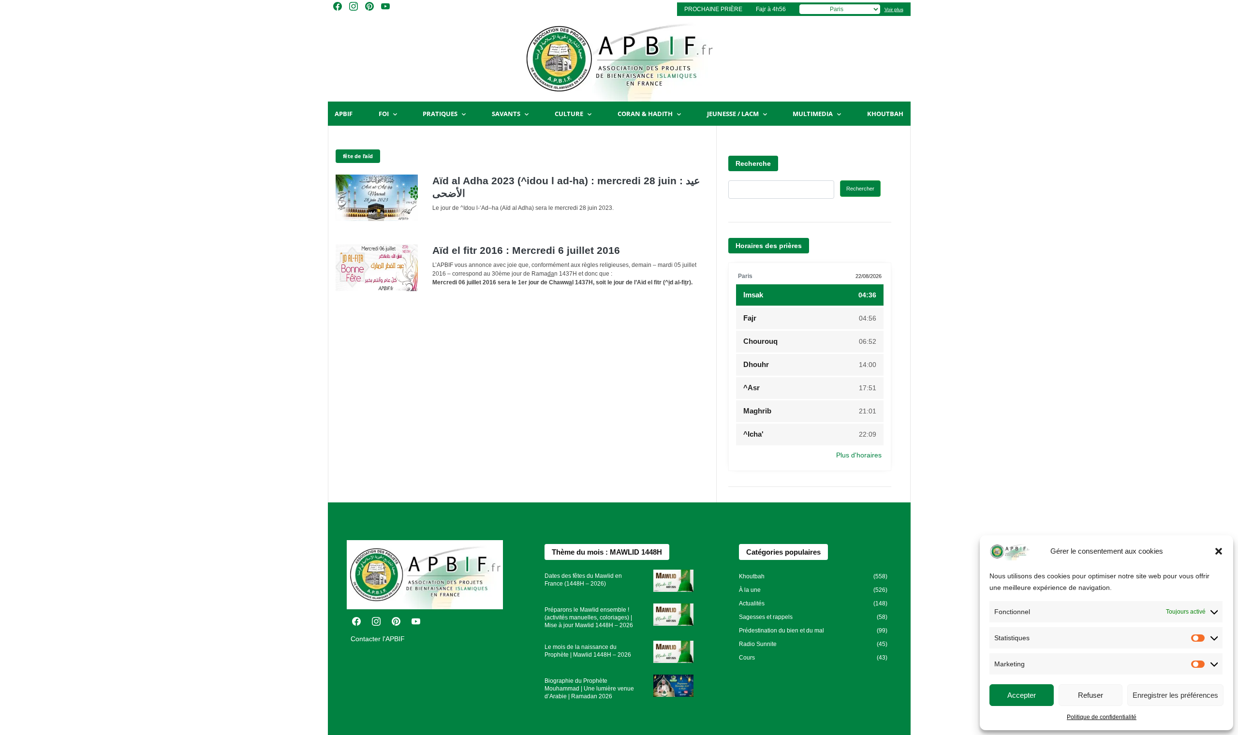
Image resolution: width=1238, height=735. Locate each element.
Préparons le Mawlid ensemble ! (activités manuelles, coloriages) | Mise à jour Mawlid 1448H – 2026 (589, 617)
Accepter (1021, 695)
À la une (750, 590)
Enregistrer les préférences (1175, 695)
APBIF (344, 113)
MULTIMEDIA (813, 113)
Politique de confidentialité (1101, 717)
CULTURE (569, 113)
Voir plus (893, 9)
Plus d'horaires (859, 455)
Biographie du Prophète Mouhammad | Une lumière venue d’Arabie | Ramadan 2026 (589, 688)
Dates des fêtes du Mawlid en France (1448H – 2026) (583, 580)
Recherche (753, 163)
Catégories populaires (783, 552)
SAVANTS (506, 113)
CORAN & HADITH (645, 113)
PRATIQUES (440, 113)
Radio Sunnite (758, 644)
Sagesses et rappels (766, 617)
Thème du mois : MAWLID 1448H (607, 552)
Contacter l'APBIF (378, 639)
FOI (384, 113)
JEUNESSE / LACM (733, 113)
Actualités (752, 603)
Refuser (1090, 695)
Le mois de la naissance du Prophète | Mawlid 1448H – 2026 (588, 651)
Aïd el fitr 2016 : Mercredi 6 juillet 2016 (526, 250)
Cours (747, 657)
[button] (1218, 551)
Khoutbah (885, 113)
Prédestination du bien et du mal (781, 630)
